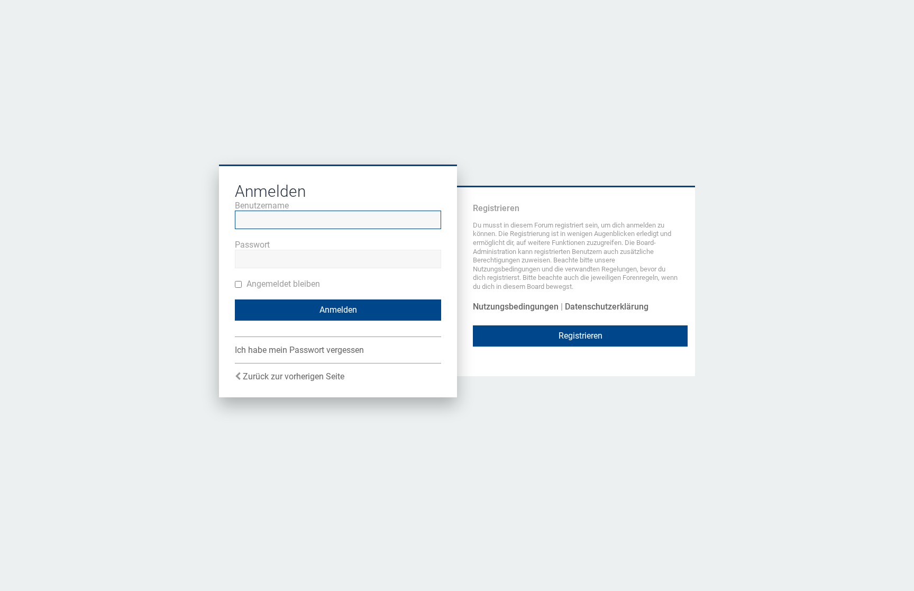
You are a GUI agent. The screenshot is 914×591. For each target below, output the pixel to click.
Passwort (252, 245)
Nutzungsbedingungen (516, 307)
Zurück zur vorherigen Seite (293, 376)
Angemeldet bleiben (282, 284)
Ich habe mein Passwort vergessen (299, 350)
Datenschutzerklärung (606, 307)
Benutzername (262, 206)
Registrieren (580, 336)
